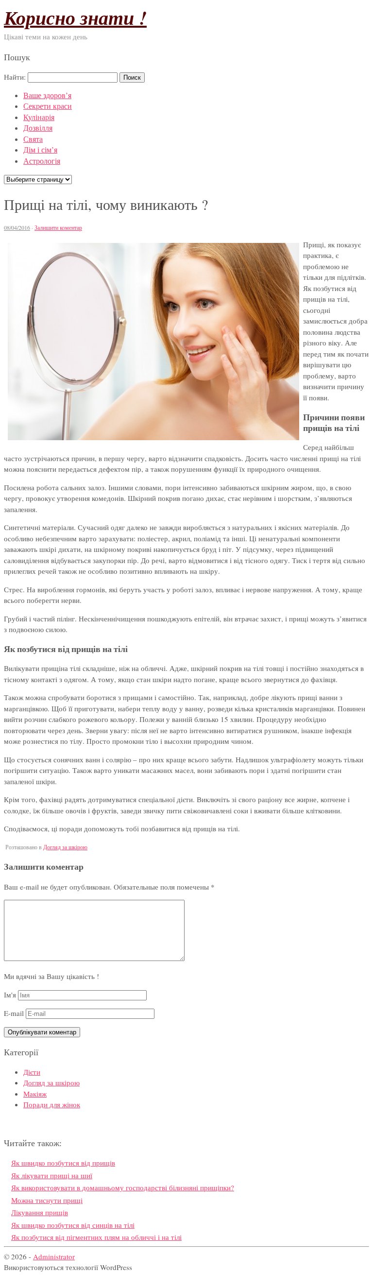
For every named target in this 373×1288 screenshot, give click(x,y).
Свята (33, 139)
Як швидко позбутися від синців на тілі (73, 1225)
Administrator (54, 1256)
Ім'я (10, 994)
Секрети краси (47, 106)
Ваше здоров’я (47, 95)
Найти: (15, 77)
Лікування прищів (39, 1212)
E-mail (14, 1013)
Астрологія (41, 160)
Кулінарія (38, 117)
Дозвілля (37, 127)
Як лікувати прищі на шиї (51, 1175)
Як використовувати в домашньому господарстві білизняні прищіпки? (122, 1187)
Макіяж (35, 1094)
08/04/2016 (17, 227)
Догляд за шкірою (65, 847)
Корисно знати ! (75, 17)
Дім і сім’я (40, 149)
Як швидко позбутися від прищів (63, 1163)
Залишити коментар (58, 227)
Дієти (31, 1072)
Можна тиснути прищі (47, 1200)
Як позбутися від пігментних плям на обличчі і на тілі (96, 1237)
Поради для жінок (51, 1104)
